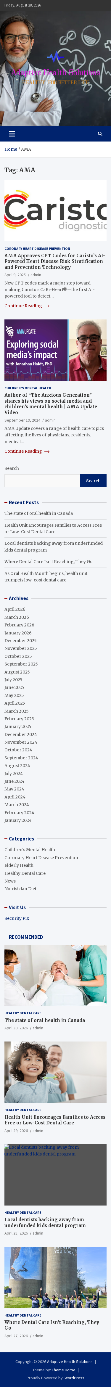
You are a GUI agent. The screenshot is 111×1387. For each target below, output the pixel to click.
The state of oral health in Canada (38, 513)
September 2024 (21, 758)
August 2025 (17, 672)
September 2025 (21, 664)
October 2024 (18, 750)
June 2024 (14, 781)
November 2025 (20, 648)
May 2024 (14, 789)
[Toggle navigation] (12, 134)
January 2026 (18, 633)
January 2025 (17, 726)
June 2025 (14, 687)
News (10, 881)
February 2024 (19, 812)
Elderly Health (18, 865)
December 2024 (20, 734)
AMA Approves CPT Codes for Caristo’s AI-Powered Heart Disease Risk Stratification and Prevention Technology (54, 261)
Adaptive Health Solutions (70, 1361)
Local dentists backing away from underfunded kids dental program (45, 1222)
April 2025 (14, 703)
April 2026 (14, 609)
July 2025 (13, 679)
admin (35, 274)
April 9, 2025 (15, 274)
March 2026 (16, 617)
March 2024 (16, 804)
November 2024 (20, 742)
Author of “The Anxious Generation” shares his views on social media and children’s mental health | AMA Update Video (50, 403)
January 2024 (18, 820)
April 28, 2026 (16, 1233)
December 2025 (20, 640)
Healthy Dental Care (25, 873)
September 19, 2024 (22, 420)
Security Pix (16, 918)
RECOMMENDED (26, 937)
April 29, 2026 (16, 1130)
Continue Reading (23, 305)
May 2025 (14, 695)
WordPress (74, 1377)
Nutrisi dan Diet (20, 888)
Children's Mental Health (27, 388)
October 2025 (18, 656)
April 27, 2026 (16, 1335)
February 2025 (19, 718)
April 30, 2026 (16, 1028)
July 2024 (13, 773)
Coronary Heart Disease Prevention (37, 248)
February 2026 (19, 625)
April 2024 (14, 797)
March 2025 (16, 711)
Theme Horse (63, 1369)
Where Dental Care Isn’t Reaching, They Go (48, 561)
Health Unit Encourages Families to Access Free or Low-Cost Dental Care (54, 1120)
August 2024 (17, 765)
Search (11, 468)
